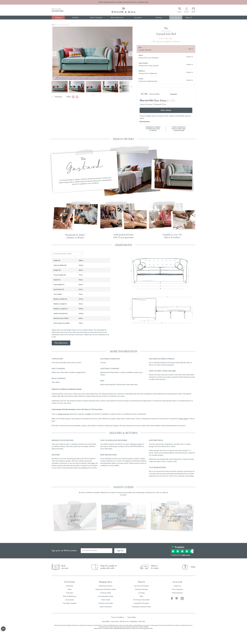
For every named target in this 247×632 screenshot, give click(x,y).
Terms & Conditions (117, 617)
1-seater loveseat (63, 414)
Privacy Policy (131, 617)
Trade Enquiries (177, 593)
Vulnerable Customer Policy (141, 607)
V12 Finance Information (141, 600)
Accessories (69, 600)
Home (53, 25)
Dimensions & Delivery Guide (106, 589)
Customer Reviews (141, 589)
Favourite (58, 97)
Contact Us (177, 586)
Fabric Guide (105, 600)
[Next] (131, 87)
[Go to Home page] (123, 10)
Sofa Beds (69, 586)
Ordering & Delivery (105, 586)
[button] (92, 53)
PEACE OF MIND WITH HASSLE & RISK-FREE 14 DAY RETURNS (179, 128)
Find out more (145, 122)
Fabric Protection (106, 607)
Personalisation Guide (105, 596)
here (192, 476)
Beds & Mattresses (69, 596)
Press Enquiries (177, 589)
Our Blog (141, 593)
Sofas (70, 589)
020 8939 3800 (57, 11)
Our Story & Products (141, 586)
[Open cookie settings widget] (3, 628)
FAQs (141, 596)
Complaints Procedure (141, 603)
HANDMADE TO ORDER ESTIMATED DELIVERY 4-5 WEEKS (153, 128)
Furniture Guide (105, 593)
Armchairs (69, 593)
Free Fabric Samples (70, 603)
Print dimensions (61, 343)
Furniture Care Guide (105, 603)
